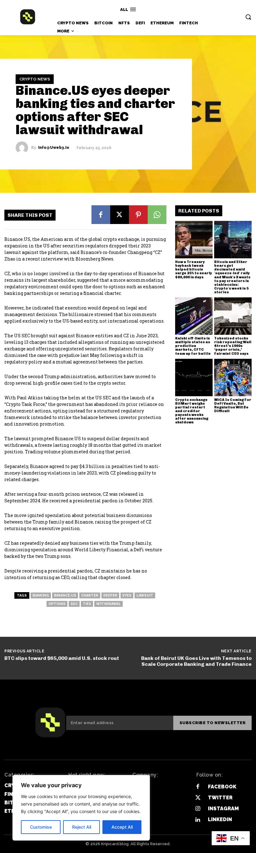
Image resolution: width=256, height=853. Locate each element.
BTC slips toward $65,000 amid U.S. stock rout (61, 658)
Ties (87, 604)
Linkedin (220, 819)
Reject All (81, 827)
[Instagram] (198, 809)
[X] (119, 214)
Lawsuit (144, 595)
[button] (248, 17)
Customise (41, 827)
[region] (81, 808)
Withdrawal (108, 604)
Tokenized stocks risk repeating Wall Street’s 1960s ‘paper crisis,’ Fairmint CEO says (232, 345)
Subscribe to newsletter (213, 722)
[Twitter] (198, 798)
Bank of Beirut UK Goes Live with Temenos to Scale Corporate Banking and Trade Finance (196, 661)
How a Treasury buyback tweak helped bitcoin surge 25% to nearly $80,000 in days (193, 269)
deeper (110, 595)
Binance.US (65, 595)
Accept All (122, 827)
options (57, 604)
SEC (74, 604)
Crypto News (34, 79)
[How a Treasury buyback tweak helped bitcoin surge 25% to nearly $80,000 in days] (194, 239)
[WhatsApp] (157, 214)
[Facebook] (100, 214)
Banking (40, 595)
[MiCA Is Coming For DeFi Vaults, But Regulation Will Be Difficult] (233, 377)
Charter (89, 595)
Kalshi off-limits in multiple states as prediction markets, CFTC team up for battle (193, 345)
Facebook (222, 787)
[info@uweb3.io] (23, 147)
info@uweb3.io (53, 147)
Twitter (220, 798)
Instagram (223, 809)
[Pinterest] (138, 214)
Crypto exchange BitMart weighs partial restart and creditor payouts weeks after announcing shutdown (191, 411)
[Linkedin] (198, 820)
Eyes (126, 595)
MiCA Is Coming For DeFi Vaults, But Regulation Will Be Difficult (232, 405)
